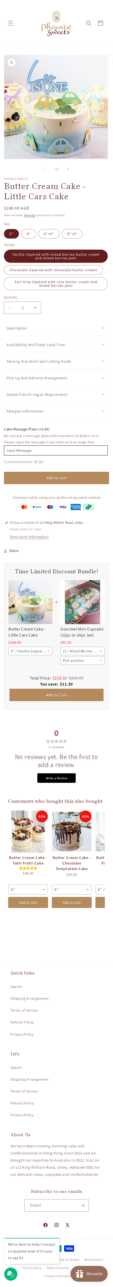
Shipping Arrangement (30, 998)
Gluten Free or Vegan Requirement (37, 394)
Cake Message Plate (27, 429)
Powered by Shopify (66, 1259)
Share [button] (14, 550)
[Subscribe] (83, 1205)
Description (17, 328)
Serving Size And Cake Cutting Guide (39, 361)
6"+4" (49, 233)
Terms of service (58, 1268)
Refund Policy (22, 1022)
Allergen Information (25, 411)
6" (11, 233)
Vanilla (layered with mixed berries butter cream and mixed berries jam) (56, 256)
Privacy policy (32, 1268)
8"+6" (72, 233)
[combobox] (30, 651)
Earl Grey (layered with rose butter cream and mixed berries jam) (56, 283)
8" (29, 233)
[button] (10, 23)
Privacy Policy (22, 1034)
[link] (30, 602)
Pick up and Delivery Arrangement (37, 377)
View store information (29, 536)
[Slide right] (68, 169)
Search (16, 986)
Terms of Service (24, 1010)
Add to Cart (56, 694)
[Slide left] (45, 169)
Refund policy (94, 1259)
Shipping (29, 215)
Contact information (59, 1276)
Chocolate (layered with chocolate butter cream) (53, 270)
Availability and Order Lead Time (36, 344)
